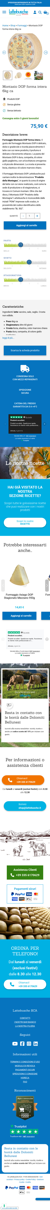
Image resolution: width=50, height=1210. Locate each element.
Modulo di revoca (25, 1065)
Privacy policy (19, 1179)
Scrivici (30, 806)
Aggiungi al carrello (26, 225)
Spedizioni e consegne (25, 1073)
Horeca (25, 1077)
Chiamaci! (26, 780)
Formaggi (22, 25)
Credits (28, 1182)
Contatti (25, 1018)
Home (5, 25)
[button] (47, 585)
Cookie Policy (31, 1179)
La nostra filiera (25, 1026)
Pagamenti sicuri (25, 1069)
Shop (12, 25)
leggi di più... (8, 338)
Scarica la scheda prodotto (25, 350)
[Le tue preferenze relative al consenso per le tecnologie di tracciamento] (4, 1205)
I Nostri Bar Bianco (25, 1022)
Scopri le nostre (25, 522)
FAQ (25, 1081)
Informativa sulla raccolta (9, 1208)
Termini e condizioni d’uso (25, 1061)
